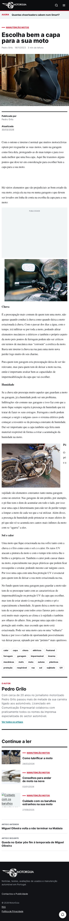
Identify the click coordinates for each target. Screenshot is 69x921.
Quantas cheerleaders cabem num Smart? (36, 14)
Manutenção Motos (17, 27)
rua (33, 667)
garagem (21, 656)
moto (30, 662)
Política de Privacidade (12, 911)
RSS (4, 907)
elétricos (37, 650)
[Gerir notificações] (62, 914)
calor (6, 650)
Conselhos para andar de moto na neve (36, 779)
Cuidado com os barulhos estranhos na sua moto (39, 802)
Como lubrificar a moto (37, 758)
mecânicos (9, 662)
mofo (21, 662)
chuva (25, 650)
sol (40, 667)
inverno (51, 656)
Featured (50, 650)
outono (41, 662)
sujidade (51, 667)
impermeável (37, 656)
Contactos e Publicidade (15, 894)
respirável (22, 667)
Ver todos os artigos (12, 722)
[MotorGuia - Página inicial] (14, 5)
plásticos (53, 662)
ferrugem (8, 656)
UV (61, 667)
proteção (8, 667)
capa (15, 650)
